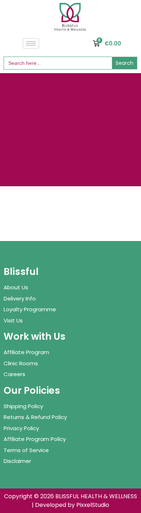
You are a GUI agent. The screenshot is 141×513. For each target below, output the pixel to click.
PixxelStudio (92, 505)
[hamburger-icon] (31, 43)
